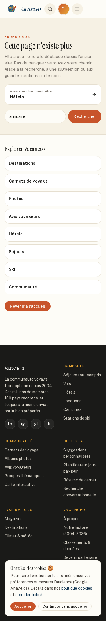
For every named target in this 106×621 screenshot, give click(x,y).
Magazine (14, 518)
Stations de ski (76, 418)
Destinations (22, 163)
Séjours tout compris (82, 375)
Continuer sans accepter (65, 606)
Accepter (23, 606)
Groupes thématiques (24, 476)
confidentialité (28, 594)
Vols (67, 383)
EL (63, 9)
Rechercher (84, 116)
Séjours (16, 251)
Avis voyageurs (24, 216)
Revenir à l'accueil (27, 306)
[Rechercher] (50, 9)
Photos (16, 198)
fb (10, 423)
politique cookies (76, 588)
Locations (72, 401)
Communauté (23, 287)
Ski (12, 269)
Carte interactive (20, 484)
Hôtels (16, 233)
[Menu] (77, 9)
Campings (72, 409)
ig (23, 423)
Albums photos (18, 458)
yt (36, 423)
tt (49, 423)
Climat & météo (19, 536)
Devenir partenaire (80, 557)
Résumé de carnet (79, 480)
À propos (71, 518)
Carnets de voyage (28, 181)
